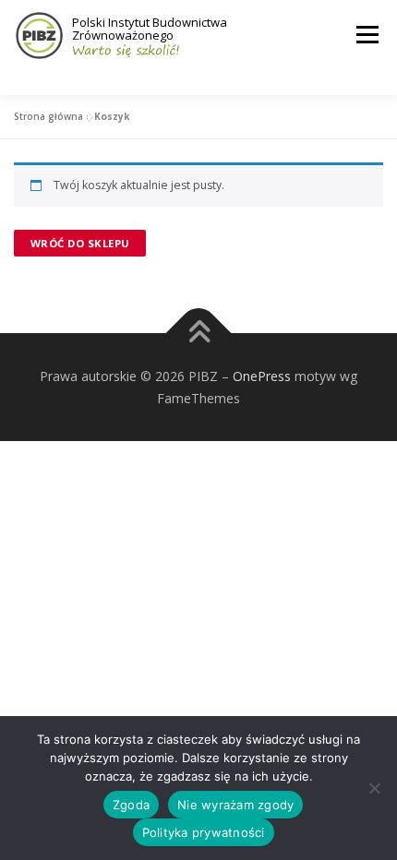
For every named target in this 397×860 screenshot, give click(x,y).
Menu (366, 34)
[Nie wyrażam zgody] (374, 788)
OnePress (262, 376)
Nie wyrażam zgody (235, 804)
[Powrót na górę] (199, 332)
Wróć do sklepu (80, 243)
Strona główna (48, 116)
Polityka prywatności (203, 832)
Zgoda (131, 804)
